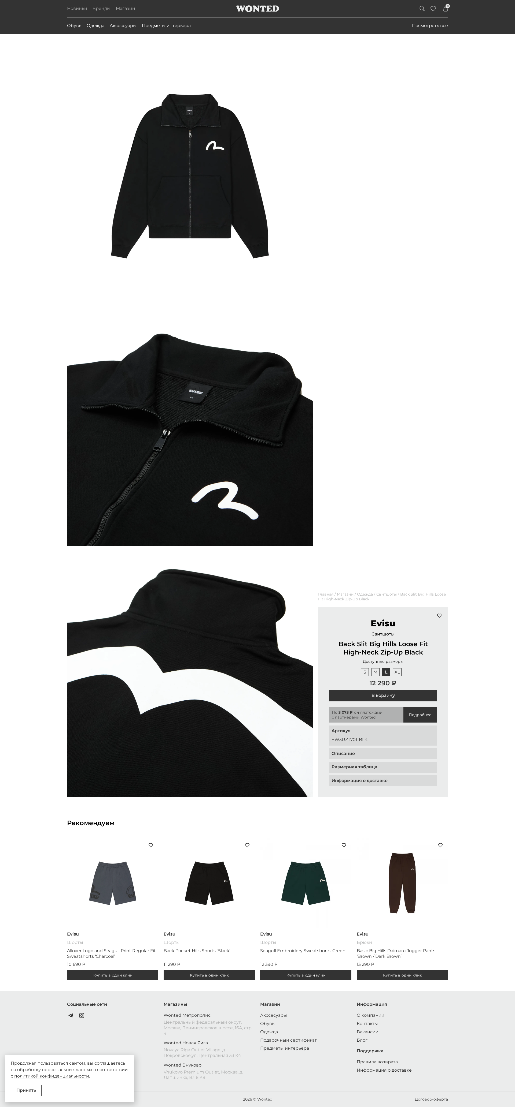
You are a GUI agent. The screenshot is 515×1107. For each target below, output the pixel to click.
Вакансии (367, 1031)
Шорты (75, 942)
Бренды (102, 8)
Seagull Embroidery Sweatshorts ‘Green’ (303, 950)
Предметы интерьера (166, 25)
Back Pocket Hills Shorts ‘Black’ (197, 950)
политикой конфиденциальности (51, 1076)
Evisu (383, 623)
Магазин (125, 8)
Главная (325, 594)
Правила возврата (377, 1061)
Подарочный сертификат (288, 1040)
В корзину (383, 695)
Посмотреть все (430, 25)
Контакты (367, 1023)
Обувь (74, 25)
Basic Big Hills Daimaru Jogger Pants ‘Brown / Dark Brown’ (396, 953)
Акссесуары (273, 1015)
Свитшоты (386, 594)
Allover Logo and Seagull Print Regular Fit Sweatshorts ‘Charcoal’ (111, 953)
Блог (362, 1040)
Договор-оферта (431, 1099)
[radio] (365, 672)
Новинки (77, 8)
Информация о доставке (384, 1070)
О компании (370, 1015)
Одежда (95, 25)
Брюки (364, 942)
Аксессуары (123, 25)
